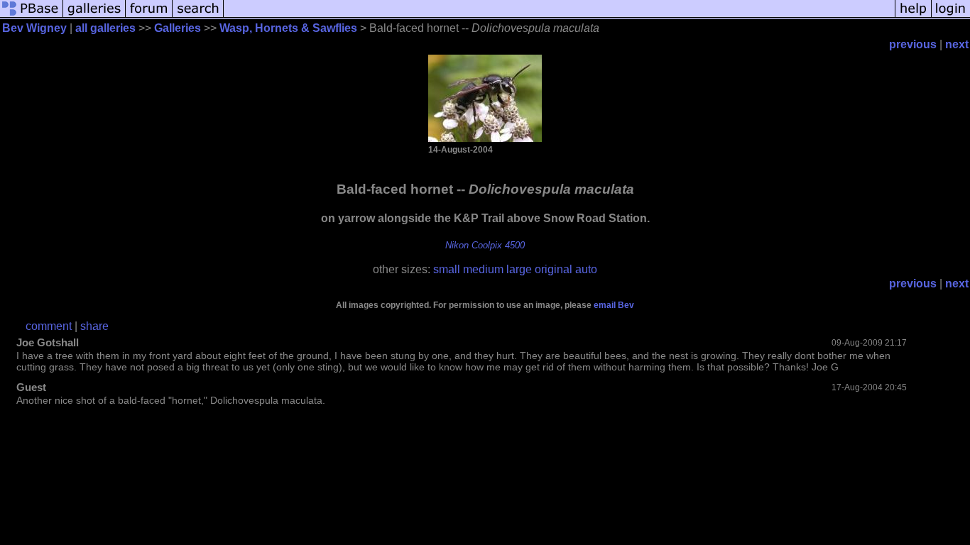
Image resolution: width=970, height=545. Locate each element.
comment (49, 326)
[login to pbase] (951, 16)
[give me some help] (913, 16)
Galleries (177, 28)
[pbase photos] (31, 16)
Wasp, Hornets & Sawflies (288, 28)
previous (913, 44)
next (957, 44)
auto (586, 269)
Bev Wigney (34, 28)
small (446, 269)
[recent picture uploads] (94, 16)
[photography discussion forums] (149, 16)
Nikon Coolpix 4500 (485, 245)
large (519, 269)
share (94, 326)
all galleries (105, 28)
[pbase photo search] (198, 16)
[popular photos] (559, 16)
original (553, 269)
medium (483, 269)
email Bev (614, 305)
